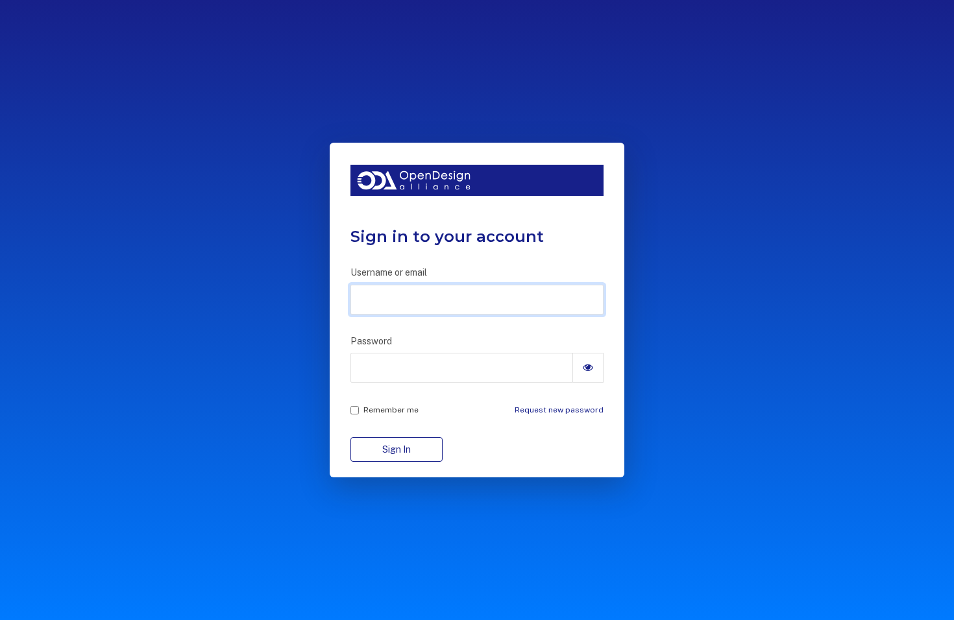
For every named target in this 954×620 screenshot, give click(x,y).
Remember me (391, 409)
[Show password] (588, 368)
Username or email (388, 272)
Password (371, 341)
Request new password (559, 409)
